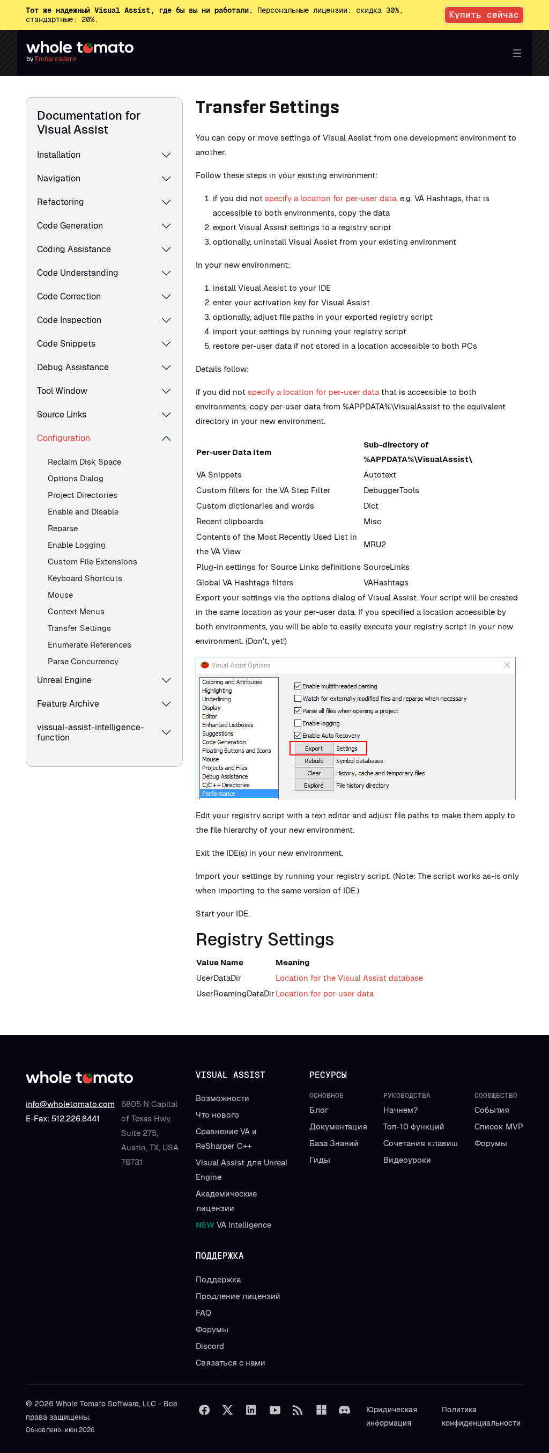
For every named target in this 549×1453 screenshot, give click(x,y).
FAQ (203, 1313)
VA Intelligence (233, 1225)
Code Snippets (66, 343)
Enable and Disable (83, 512)
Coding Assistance (74, 249)
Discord (210, 1346)
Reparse (63, 528)
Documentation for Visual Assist (89, 122)
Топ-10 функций (413, 1126)
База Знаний (334, 1143)
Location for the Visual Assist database (349, 978)
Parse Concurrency (83, 661)
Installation (58, 154)
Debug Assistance (73, 367)
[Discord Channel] (344, 1410)
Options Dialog (75, 478)
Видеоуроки (407, 1160)
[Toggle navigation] (515, 53)
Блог (319, 1110)
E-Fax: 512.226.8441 (63, 1118)
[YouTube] (274, 1410)
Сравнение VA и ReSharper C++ (226, 1138)
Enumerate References (89, 645)
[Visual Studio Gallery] (321, 1410)
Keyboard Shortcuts (85, 578)
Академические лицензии (226, 1200)
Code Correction (69, 296)
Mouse (60, 595)
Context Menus (76, 611)
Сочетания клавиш (420, 1143)
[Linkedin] (250, 1410)
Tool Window (62, 391)
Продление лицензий (238, 1296)
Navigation (58, 178)
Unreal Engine (64, 680)
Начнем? (400, 1110)
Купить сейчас (484, 14)
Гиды (319, 1160)
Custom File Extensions (92, 561)
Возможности (222, 1098)
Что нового (217, 1115)
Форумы (490, 1143)
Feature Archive (68, 703)
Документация (338, 1126)
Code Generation (70, 225)
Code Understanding (77, 272)
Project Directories (82, 495)
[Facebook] (204, 1410)
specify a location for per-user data (330, 198)
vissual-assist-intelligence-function (90, 732)
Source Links (61, 414)
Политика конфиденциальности (481, 1416)
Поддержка (218, 1279)
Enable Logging (77, 545)
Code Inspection (69, 320)
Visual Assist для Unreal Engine (241, 1169)
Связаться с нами (230, 1362)
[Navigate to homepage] (79, 47)
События (491, 1110)
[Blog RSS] (298, 1410)
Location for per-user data (325, 993)
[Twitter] (227, 1410)
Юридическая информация (391, 1416)
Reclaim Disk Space (84, 462)
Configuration (63, 438)
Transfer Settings (79, 628)
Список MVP (498, 1126)
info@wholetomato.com (70, 1104)
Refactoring (60, 202)
